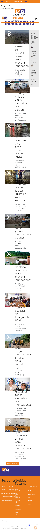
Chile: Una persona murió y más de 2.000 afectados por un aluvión (21, 96)
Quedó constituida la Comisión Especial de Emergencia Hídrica (22, 309)
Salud (10, 500)
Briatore (17, 505)
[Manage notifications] (35, 527)
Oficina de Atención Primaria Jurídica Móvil (17, 498)
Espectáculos (12, 493)
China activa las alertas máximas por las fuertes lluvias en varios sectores (20, 187)
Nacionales (5, 497)
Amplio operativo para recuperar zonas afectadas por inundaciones (23, 393)
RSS (29, 505)
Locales (3, 490)
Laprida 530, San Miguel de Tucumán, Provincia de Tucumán (14, 527)
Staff (29, 490)
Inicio (3, 486)
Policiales (11, 486)
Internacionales (13, 497)
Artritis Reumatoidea (19, 490)
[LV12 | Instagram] (31, 473)
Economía (4, 500)
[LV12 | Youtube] (35, 473)
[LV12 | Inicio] (38, 480)
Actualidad (4, 493)
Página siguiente (12, 463)
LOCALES (17, 294)
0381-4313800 (23, 528)
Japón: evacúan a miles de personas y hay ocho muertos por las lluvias (20, 141)
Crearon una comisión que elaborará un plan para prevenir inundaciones (23, 435)
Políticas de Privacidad (8, 523)
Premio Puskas (17, 513)
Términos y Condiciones (7, 521)
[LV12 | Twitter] (35, 470)
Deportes (11, 490)
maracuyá (18, 509)
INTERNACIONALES (19, 80)
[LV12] (5, 472)
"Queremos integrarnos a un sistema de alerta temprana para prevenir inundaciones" (23, 267)
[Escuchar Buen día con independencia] (36, 19)
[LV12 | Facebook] (31, 470)
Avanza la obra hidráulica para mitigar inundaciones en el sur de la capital (23, 351)
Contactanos (32, 486)
